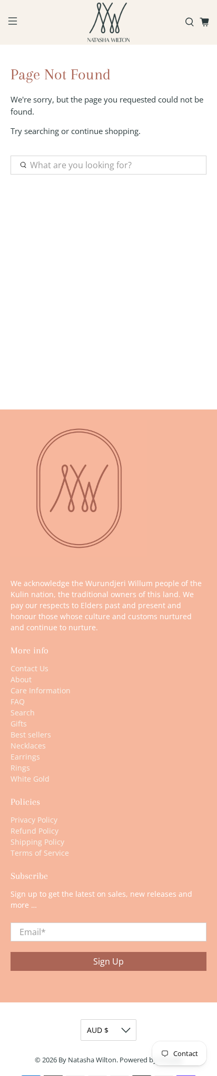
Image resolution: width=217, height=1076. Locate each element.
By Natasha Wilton (87, 1059)
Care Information (41, 690)
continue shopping (105, 131)
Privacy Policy (34, 820)
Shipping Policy (37, 842)
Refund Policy (34, 831)
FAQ (18, 701)
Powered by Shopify (151, 1059)
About (21, 679)
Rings (20, 768)
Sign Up (108, 961)
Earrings (25, 757)
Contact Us (29, 668)
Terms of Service (40, 853)
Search (23, 713)
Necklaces (28, 746)
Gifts (19, 724)
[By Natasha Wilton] (108, 22)
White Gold (30, 779)
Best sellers (31, 735)
